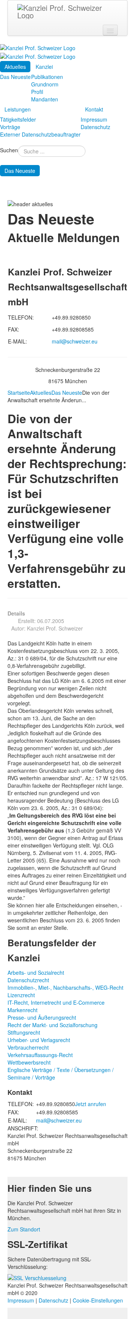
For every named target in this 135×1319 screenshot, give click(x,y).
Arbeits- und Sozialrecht (36, 972)
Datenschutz (95, 127)
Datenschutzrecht (28, 980)
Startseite (19, 392)
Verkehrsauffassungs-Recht (40, 1055)
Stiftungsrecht (24, 1032)
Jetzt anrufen (90, 1104)
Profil (37, 91)
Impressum (94, 119)
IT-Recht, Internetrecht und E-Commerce (56, 1002)
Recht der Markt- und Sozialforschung (53, 1025)
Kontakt (94, 109)
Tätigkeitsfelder (18, 119)
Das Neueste (15, 76)
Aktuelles (15, 66)
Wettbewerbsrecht (29, 1062)
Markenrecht (23, 1010)
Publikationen (47, 76)
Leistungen (17, 109)
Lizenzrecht (21, 995)
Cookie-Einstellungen (98, 1300)
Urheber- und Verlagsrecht (39, 1040)
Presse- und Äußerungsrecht (42, 1017)
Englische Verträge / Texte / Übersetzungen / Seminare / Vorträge (61, 1073)
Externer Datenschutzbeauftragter (40, 134)
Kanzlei (44, 66)
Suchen (9, 150)
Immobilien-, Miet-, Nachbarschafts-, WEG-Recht (65, 987)
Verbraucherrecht (28, 1047)
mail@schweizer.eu (75, 341)
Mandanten (44, 99)
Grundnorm (44, 84)
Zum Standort (24, 1229)
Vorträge (10, 127)
